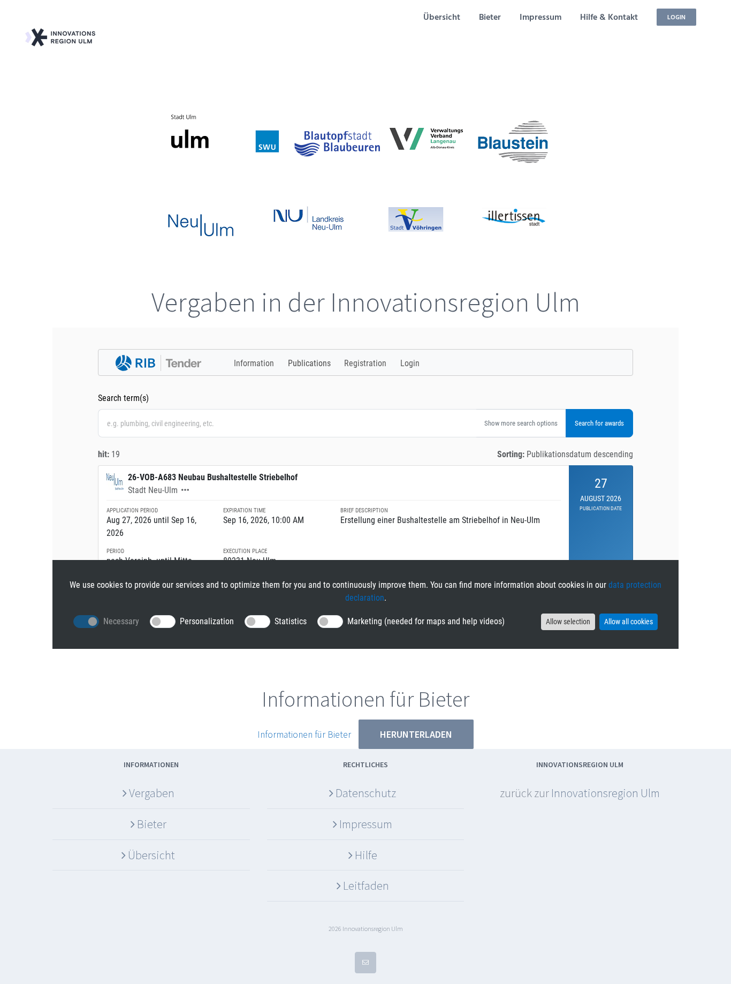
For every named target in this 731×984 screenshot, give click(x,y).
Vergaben (151, 792)
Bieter (151, 823)
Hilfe (366, 854)
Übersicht (151, 854)
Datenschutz (366, 792)
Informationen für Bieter (304, 734)
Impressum (365, 823)
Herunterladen (416, 734)
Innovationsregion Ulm (605, 792)
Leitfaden (366, 885)
